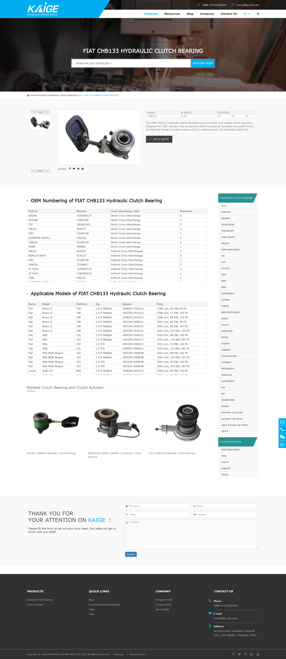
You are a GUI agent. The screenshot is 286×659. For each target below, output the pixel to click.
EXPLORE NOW (203, 63)
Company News (163, 604)
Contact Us (229, 13)
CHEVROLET (227, 231)
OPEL (224, 287)
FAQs (91, 614)
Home (33, 95)
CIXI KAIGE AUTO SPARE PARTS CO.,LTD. (64, 654)
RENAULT (226, 212)
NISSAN (225, 218)
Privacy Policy (137, 654)
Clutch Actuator (230, 442)
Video (92, 609)
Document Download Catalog (104, 604)
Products (150, 13)
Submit (131, 554)
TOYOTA (225, 268)
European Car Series (232, 418)
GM (223, 256)
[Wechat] (282, 437)
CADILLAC (226, 375)
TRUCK (225, 431)
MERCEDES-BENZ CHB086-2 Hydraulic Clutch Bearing (115, 455)
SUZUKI (225, 343)
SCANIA (225, 299)
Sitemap (119, 654)
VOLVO (225, 324)
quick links (99, 591)
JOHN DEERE (228, 224)
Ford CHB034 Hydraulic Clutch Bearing (172, 453)
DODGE (225, 306)
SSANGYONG (228, 400)
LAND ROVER (228, 237)
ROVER (225, 406)
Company (207, 13)
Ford (223, 205)
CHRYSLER (227, 331)
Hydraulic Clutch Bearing (62, 95)
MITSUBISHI (228, 293)
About (162, 609)
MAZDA (225, 243)
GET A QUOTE (161, 139)
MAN (223, 274)
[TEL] (282, 429)
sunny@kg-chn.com (245, 4)
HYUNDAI (226, 362)
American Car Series (232, 412)
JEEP (223, 281)
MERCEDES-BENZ (230, 249)
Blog (189, 13)
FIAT (223, 262)
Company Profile (164, 599)
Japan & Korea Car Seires (234, 425)
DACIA (224, 337)
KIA (223, 387)
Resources (172, 13)
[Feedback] (282, 444)
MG (223, 393)
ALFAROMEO (227, 381)
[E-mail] (282, 422)
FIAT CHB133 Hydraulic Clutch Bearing (98, 95)
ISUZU (224, 318)
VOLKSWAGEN (229, 356)
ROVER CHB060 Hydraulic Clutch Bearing (51, 453)
